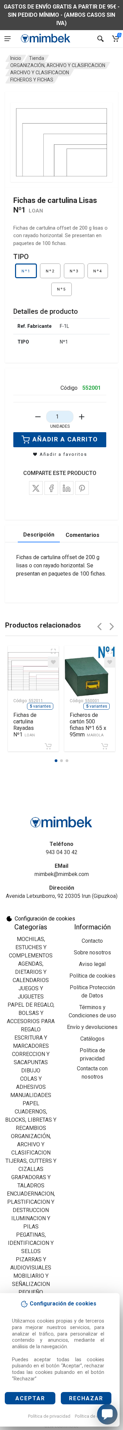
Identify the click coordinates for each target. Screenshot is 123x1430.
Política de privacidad (49, 1416)
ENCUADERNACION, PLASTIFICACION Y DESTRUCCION (31, 1201)
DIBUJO (30, 1070)
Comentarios (82, 535)
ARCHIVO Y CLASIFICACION (39, 72)
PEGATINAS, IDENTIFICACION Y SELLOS (31, 1243)
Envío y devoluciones (92, 1027)
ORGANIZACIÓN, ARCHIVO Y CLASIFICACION (57, 65)
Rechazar (86, 1398)
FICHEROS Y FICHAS (31, 79)
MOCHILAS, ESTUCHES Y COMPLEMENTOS (31, 947)
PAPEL (31, 1103)
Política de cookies (93, 1416)
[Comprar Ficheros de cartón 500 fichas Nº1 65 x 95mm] (104, 746)
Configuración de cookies (45, 918)
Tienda (36, 58)
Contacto (92, 941)
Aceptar (30, 1398)
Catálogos (92, 1038)
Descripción (38, 534)
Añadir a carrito (65, 439)
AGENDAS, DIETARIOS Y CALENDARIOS (31, 972)
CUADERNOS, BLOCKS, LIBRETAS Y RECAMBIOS (30, 1119)
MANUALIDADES (30, 1095)
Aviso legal (92, 964)
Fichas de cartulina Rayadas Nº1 (25, 725)
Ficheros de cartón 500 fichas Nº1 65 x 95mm (88, 725)
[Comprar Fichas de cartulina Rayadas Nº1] (48, 746)
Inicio (15, 58)
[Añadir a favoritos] (53, 662)
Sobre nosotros (92, 952)
